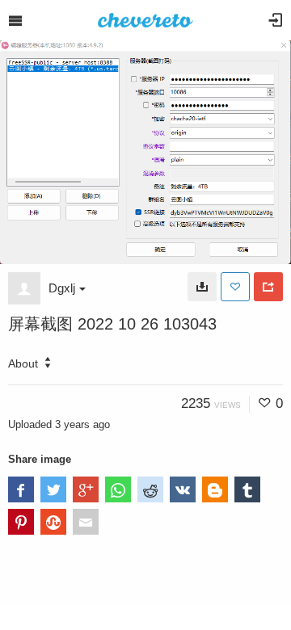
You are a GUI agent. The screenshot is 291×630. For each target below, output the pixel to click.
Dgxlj (61, 288)
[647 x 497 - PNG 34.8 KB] (202, 286)
